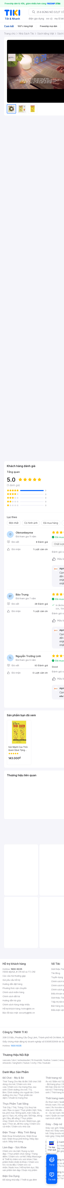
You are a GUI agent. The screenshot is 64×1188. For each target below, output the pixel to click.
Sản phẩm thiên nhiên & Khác (20, 1160)
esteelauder (24, 1060)
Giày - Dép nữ (54, 1124)
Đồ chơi (33, 1081)
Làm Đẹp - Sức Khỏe (14, 1147)
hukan (27, 1063)
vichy (34, 1063)
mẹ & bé (59, 18)
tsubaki (46, 1063)
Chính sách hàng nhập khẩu (16, 1004)
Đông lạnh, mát (23, 1113)
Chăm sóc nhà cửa (21, 1126)
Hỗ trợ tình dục (27, 1167)
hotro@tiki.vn (27, 1008)
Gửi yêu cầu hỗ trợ (11, 980)
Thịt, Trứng (17, 1107)
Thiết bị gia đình (29, 1179)
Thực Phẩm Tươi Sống (15, 1103)
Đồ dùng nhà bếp (11, 1179)
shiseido (7, 1063)
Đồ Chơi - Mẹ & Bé (13, 1077)
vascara (6, 1060)
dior (14, 1060)
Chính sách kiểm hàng (13, 992)
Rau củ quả (13, 1110)
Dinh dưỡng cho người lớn (20, 1092)
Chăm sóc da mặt (11, 1151)
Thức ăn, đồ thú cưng (18, 1124)
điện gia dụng (36, 18)
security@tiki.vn (27, 1012)
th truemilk (37, 1060)
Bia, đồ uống (13, 1118)
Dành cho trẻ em (17, 1121)
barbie (47, 1060)
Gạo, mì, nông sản (18, 1115)
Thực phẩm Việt (28, 1110)
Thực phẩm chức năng (19, 1154)
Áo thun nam (52, 1102)
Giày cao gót (52, 1128)
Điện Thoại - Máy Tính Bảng (19, 1132)
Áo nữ (48, 1081)
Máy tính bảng (16, 1141)
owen (55, 1060)
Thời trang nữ (54, 1077)
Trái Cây (7, 1107)
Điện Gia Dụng (11, 1176)
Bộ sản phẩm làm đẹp (21, 1168)
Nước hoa (13, 1167)
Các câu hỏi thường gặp (14, 976)
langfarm (17, 1063)
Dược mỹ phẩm (29, 1170)
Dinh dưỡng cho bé (17, 1089)
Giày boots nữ (57, 1133)
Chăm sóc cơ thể (17, 1156)
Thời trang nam (55, 1098)
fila (39, 1063)
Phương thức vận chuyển (15, 988)
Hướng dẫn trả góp (12, 1000)
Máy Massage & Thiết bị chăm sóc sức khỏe (22, 1158)
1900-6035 (16, 969)
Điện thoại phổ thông (18, 1139)
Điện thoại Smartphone (14, 1136)
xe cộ (49, 18)
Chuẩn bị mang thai (18, 1098)
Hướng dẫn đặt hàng (12, 984)
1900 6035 (16, 1045)
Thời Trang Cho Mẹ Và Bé (15, 1081)
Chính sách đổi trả (11, 996)
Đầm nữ (56, 1081)
